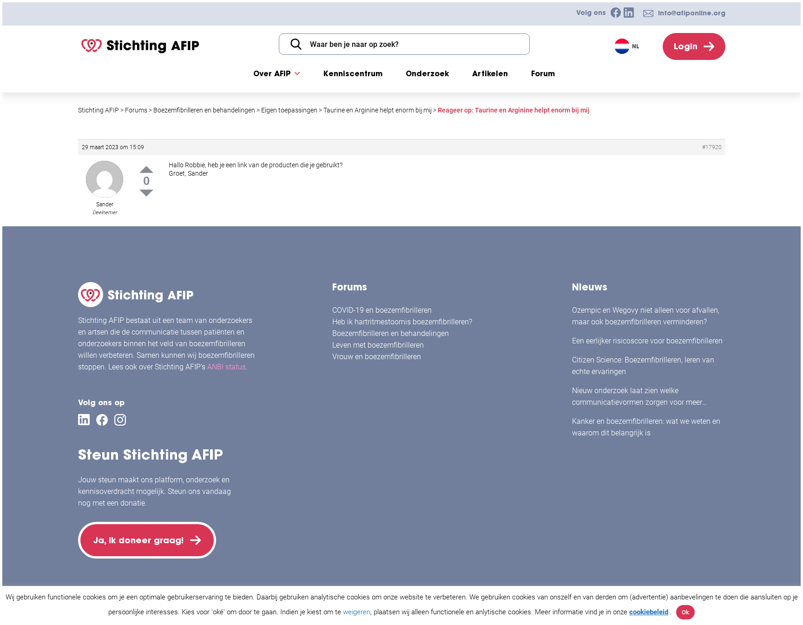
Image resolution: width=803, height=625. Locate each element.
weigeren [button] (356, 612)
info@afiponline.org (691, 13)
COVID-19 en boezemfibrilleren (382, 310)
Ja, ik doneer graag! (138, 540)
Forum (543, 73)
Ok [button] (685, 612)
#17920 (712, 147)
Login (686, 46)
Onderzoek (427, 73)
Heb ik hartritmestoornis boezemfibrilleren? (402, 321)
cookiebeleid (648, 612)
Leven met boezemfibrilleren (378, 345)
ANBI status (226, 366)
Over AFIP (272, 73)
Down (146, 193)
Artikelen (490, 73)
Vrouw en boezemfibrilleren (376, 356)
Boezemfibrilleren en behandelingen (390, 333)
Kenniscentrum (352, 73)
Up (146, 169)
